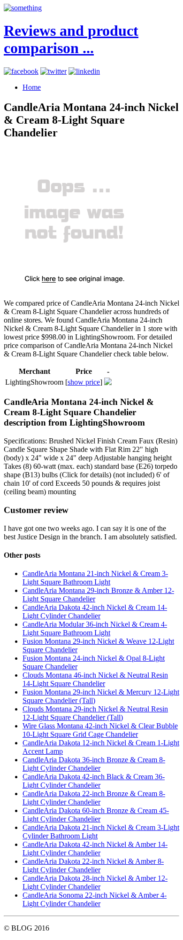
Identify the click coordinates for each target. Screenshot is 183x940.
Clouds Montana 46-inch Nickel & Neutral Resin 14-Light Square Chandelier (95, 679)
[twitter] (53, 71)
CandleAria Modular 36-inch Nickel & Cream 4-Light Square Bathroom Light (95, 628)
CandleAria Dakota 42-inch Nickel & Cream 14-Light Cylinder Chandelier (95, 611)
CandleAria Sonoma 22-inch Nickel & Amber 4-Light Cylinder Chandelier (95, 899)
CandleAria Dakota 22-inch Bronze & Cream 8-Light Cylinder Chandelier (94, 798)
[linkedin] (84, 71)
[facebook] (21, 71)
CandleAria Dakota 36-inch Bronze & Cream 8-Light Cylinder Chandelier (94, 764)
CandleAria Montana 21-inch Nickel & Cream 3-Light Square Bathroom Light (95, 577)
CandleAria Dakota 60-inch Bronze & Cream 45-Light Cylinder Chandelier (96, 814)
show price (84, 382)
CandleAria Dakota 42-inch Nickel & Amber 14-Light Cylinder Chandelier (95, 848)
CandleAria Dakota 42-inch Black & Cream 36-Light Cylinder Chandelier (94, 781)
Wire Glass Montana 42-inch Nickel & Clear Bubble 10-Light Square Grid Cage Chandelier (100, 730)
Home (32, 87)
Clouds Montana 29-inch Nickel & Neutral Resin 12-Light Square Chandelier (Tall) (95, 713)
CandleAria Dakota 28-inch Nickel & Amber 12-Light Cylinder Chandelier (95, 882)
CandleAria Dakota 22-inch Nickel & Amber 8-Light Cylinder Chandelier (93, 865)
